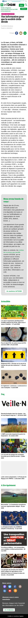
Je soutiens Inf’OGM (14, 291)
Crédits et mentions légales (15, 616)
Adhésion (23, 8)
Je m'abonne (9, 610)
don (21, 5)
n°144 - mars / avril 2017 (8, 14)
